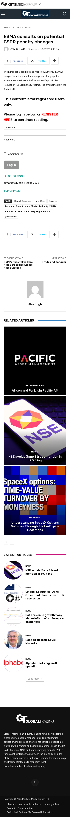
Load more (34, 678)
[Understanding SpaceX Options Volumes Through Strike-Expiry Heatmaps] (35, 500)
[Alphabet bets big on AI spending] (13, 663)
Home (7, 27)
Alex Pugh (19, 49)
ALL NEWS (17, 27)
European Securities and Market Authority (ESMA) (30, 206)
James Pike (11, 216)
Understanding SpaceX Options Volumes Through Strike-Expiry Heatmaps (35, 526)
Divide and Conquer (54, 262)
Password (9, 139)
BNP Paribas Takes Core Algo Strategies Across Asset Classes (18, 265)
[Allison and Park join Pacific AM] (35, 361)
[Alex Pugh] (7, 49)
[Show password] (61, 146)
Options (34, 517)
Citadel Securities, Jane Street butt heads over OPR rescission (44, 595)
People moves (34, 385)
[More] (55, 61)
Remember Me (14, 154)
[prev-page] (6, 542)
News (28, 27)
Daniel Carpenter (23, 201)
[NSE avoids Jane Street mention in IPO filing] (35, 430)
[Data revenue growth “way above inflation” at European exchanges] (13, 616)
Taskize (53, 201)
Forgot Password (14, 175)
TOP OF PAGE (12, 190)
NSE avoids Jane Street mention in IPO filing (35, 458)
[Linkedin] (35, 782)
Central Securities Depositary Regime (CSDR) (28, 211)
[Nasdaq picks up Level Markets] (13, 639)
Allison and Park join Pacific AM (35, 390)
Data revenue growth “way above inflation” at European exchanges (45, 618)
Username (10, 127)
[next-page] (12, 542)
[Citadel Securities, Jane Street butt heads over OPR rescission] (13, 593)
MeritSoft (40, 201)
